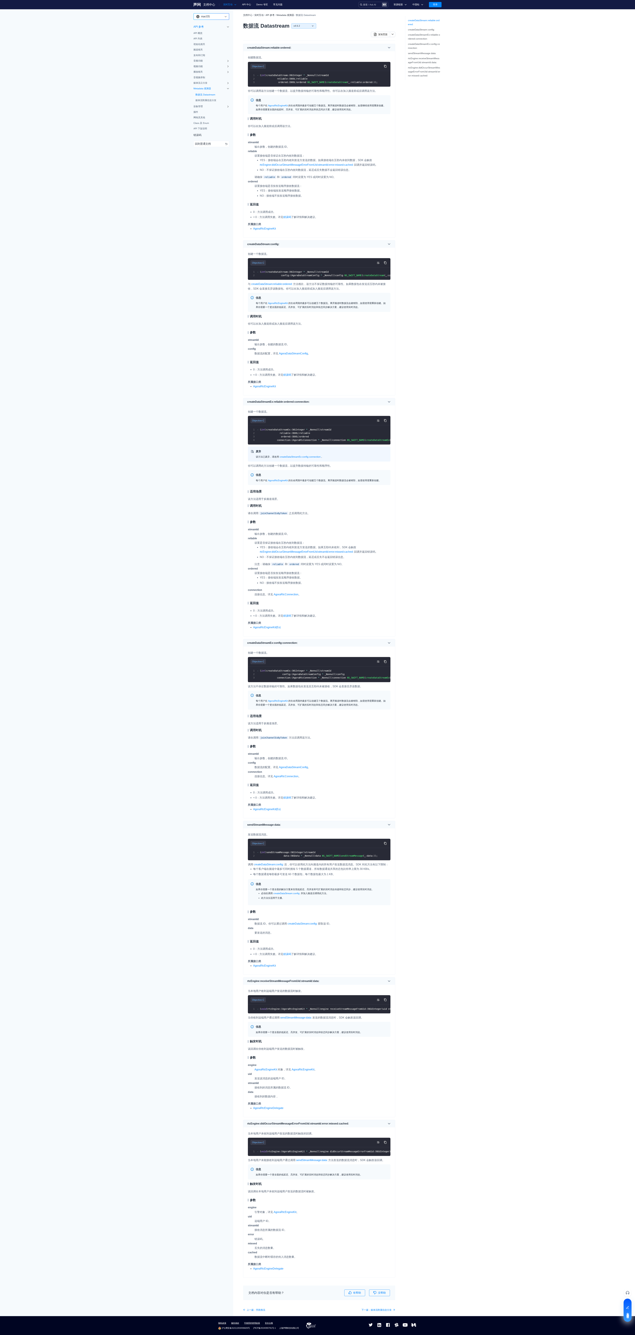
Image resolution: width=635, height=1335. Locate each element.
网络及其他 (199, 117)
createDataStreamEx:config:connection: (424, 46)
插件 (195, 112)
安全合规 (269, 1323)
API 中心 (246, 4)
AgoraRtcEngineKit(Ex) (267, 627)
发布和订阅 (199, 55)
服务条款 (235, 1323)
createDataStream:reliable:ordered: (424, 22)
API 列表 (197, 38)
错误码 (197, 135)
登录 (435, 4)
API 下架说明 (200, 128)
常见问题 (277, 4)
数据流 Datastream (205, 94)
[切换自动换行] (378, 262)
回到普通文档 (203, 143)
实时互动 (259, 15)
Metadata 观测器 (202, 88)
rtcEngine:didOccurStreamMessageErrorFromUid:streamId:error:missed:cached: (424, 71)
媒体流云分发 (200, 83)
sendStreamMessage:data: (422, 53)
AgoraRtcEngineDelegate (268, 1108)
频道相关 (198, 49)
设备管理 (198, 106)
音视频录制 (199, 77)
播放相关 (198, 72)
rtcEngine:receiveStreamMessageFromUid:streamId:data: (423, 60)
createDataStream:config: (421, 29)
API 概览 (197, 33)
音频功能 (198, 61)
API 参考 (198, 26)
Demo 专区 (262, 4)
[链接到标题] (292, 47)
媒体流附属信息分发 (205, 100)
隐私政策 (222, 1323)
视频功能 (198, 66)
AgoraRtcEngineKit (264, 228)
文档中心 (209, 4)
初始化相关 (199, 44)
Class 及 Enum (201, 123)
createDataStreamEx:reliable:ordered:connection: (424, 36)
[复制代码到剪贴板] (385, 66)
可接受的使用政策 (252, 1323)
